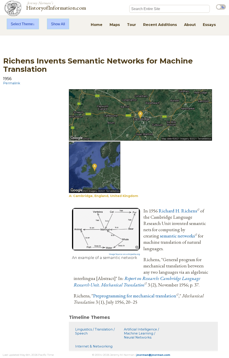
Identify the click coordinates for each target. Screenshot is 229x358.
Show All (58, 24)
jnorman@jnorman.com (153, 354)
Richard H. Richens (178, 211)
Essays (209, 24)
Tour (131, 24)
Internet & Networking (93, 346)
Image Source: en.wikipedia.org (124, 254)
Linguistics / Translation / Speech (95, 331)
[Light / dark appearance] (221, 7)
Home (96, 24)
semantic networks (177, 236)
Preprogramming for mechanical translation (134, 295)
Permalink (11, 83)
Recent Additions (160, 24)
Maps (115, 24)
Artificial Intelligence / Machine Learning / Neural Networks (141, 333)
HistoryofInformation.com (56, 5)
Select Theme (22, 24)
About (190, 24)
